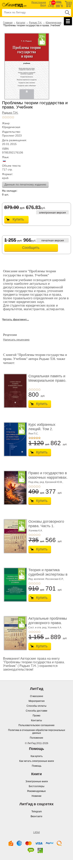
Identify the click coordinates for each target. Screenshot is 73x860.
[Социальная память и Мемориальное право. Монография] (14, 390)
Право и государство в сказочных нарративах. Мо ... (48, 477)
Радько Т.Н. (35, 22)
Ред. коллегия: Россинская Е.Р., (46, 579)
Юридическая (53, 22)
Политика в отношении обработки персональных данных (36, 731)
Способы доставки (36, 710)
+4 (10, 117)
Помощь (36, 765)
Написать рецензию (16, 339)
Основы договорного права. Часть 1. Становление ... (46, 525)
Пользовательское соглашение (36, 725)
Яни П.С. (33, 433)
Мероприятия (37, 701)
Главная (8, 22)
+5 (13, 117)
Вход (43, 5)
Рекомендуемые (36, 791)
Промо (36, 715)
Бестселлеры (36, 786)
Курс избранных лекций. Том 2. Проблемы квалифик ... (48, 429)
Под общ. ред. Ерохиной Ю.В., (45, 482)
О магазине (36, 696)
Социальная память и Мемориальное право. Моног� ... (47, 380)
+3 (8, 117)
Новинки (36, 796)
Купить (18, 219)
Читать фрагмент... (15, 319)
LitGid (36, 832)
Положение (36, 737)
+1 (3, 117)
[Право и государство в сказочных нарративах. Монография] (14, 487)
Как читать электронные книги (36, 761)
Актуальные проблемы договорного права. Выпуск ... (47, 622)
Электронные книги (36, 781)
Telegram (36, 811)
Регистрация (38, 2)
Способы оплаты (36, 705)
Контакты (36, 720)
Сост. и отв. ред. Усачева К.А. (45, 627)
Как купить (37, 756)
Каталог (20, 22)
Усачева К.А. (35, 530)
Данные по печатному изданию (25, 184)
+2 (5, 117)
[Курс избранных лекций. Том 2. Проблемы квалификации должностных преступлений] (14, 439)
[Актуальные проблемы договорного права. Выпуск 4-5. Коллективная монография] (14, 633)
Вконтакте (36, 816)
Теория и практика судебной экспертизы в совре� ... (48, 574)
